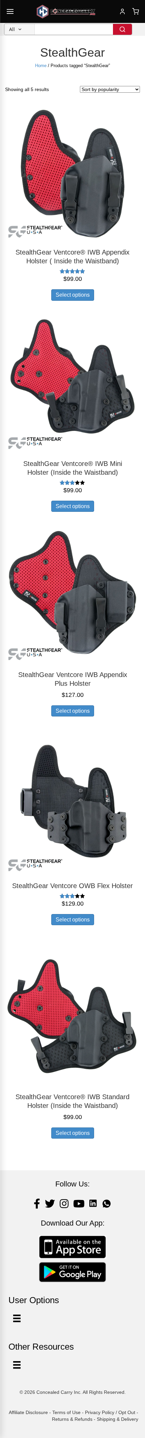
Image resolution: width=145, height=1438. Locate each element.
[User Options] (16, 1318)
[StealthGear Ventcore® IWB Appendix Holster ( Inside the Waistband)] (72, 173)
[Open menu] (10, 11)
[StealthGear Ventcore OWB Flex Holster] (72, 807)
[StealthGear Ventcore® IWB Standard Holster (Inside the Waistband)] (72, 1018)
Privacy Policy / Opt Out (110, 1412)
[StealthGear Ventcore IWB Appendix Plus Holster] (72, 595)
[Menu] (16, 1364)
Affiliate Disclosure (28, 1412)
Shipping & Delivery (117, 1419)
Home (41, 65)
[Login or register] (122, 11)
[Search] (122, 29)
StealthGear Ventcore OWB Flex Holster (72, 885)
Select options (73, 295)
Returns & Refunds (72, 1419)
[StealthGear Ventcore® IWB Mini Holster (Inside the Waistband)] (72, 384)
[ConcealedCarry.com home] (66, 11)
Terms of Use (66, 1412)
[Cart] (135, 11)
